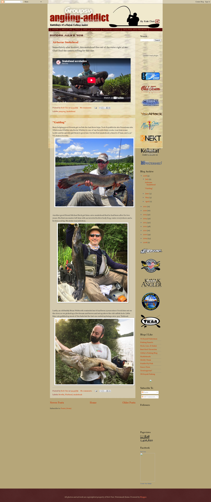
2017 (145, 206)
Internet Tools (111, 29)
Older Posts (128, 403)
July (147, 179)
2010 (145, 234)
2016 (145, 210)
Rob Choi (143, 451)
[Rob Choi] (147, 481)
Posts (145, 392)
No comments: (86, 108)
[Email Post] (95, 108)
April (147, 201)
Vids (85, 29)
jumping (62, 111)
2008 (145, 242)
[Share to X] (105, 108)
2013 (145, 222)
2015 (145, 214)
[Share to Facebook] (107, 108)
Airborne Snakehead (65, 42)
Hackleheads (145, 356)
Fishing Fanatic (146, 342)
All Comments (149, 397)
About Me (67, 29)
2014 (145, 218)
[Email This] (100, 108)
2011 (145, 230)
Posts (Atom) (66, 408)
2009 (145, 238)
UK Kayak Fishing (147, 374)
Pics (77, 29)
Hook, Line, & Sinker (148, 346)
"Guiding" (59, 122)
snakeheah (77, 394)
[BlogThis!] (102, 108)
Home (55, 29)
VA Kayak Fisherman (148, 339)
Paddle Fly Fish (146, 363)
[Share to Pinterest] (109, 108)
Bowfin (61, 394)
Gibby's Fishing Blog (148, 353)
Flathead (69, 394)
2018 (145, 176)
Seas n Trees (145, 367)
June (147, 193)
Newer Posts (57, 403)
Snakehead (70, 111)
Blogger (143, 497)
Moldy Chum (145, 360)
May (147, 197)
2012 (145, 226)
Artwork (95, 29)
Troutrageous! (146, 370)
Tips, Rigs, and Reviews (135, 29)
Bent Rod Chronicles (148, 349)
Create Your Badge (146, 483)
